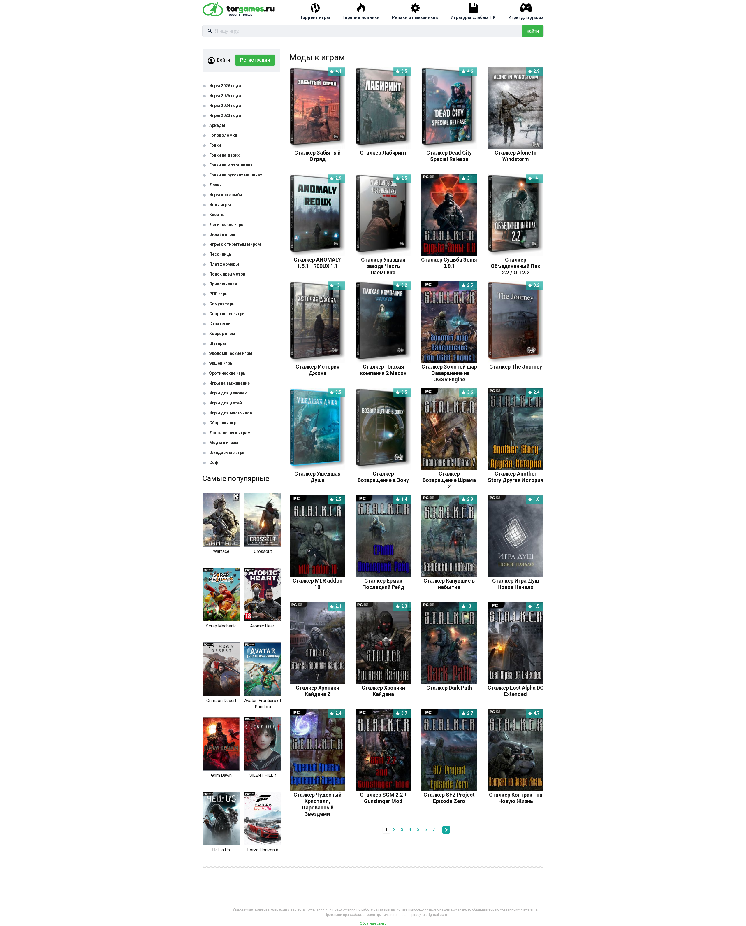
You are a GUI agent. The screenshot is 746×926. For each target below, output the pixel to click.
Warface (221, 551)
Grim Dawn (221, 775)
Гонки (215, 145)
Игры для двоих (525, 17)
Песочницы (221, 254)
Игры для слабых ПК (473, 17)
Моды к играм (223, 442)
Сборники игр (222, 422)
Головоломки (223, 135)
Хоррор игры (222, 333)
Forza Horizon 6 (262, 850)
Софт (214, 462)
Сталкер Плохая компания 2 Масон (383, 366)
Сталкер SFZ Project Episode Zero (449, 794)
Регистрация (255, 60)
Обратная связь (373, 923)
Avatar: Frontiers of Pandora (262, 703)
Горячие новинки (360, 17)
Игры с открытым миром (235, 244)
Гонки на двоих (224, 155)
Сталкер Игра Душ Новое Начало (516, 580)
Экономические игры (230, 353)
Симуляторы (222, 303)
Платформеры (224, 264)
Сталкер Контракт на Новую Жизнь (515, 794)
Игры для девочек (228, 393)
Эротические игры (228, 373)
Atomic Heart (263, 626)
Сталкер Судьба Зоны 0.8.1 (449, 259)
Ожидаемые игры (227, 452)
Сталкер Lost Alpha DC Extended (515, 687)
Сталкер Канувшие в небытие (449, 580)
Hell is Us (221, 850)
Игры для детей (225, 403)
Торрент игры (315, 17)
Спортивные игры (227, 313)
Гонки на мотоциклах (230, 165)
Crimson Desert (221, 700)
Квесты (217, 214)
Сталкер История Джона (317, 366)
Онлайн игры (222, 234)
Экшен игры (221, 363)
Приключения (223, 284)
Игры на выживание (229, 383)
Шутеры (217, 343)
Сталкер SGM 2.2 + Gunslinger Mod (383, 794)
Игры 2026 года (225, 85)
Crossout (263, 551)
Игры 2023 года (225, 115)
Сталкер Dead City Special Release (449, 152)
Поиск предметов (227, 274)
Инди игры (220, 204)
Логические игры (226, 224)
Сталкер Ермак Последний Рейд (384, 580)
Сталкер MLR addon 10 (317, 580)
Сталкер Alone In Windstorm (517, 152)
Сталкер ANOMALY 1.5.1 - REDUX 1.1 (317, 259)
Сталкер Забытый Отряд (318, 152)
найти (533, 31)
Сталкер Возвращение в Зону (383, 473)
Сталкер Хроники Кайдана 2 (319, 687)
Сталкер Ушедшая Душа (318, 473)
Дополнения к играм (230, 432)
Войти (223, 60)
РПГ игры (218, 294)
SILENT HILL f (262, 775)
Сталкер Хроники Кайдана (384, 687)
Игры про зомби (225, 194)
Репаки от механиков (415, 17)
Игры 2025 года (225, 95)
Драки (215, 185)
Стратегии (220, 323)
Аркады (217, 125)
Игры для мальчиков (230, 413)
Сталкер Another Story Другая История (515, 473)
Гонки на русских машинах (235, 175)
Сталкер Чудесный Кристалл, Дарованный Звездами (317, 801)
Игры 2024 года (225, 105)
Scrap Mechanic (221, 626)
